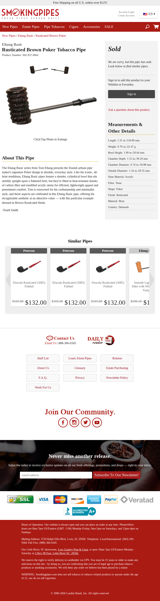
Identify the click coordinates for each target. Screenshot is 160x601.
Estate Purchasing (117, 368)
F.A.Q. (43, 377)
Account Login (126, 12)
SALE (109, 27)
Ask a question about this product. (129, 109)
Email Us (50, 343)
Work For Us (43, 387)
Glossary (80, 368)
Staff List (43, 358)
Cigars (73, 27)
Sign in (131, 94)
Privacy (80, 377)
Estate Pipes (30, 27)
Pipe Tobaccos (54, 27)
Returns (117, 358)
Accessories (91, 27)
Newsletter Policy (117, 377)
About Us (43, 368)
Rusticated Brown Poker (51, 35)
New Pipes (10, 27)
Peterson (29, 250)
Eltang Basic (25, 35)
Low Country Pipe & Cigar (73, 549)
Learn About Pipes (80, 358)
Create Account (126, 15)
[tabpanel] (29, 277)
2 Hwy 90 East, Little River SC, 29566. (57, 553)
